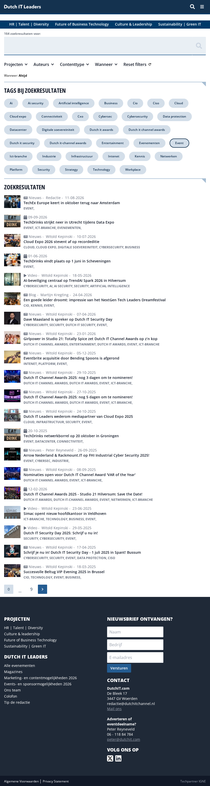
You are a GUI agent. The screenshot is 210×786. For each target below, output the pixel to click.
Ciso (156, 103)
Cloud (178, 103)
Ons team (12, 690)
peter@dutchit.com (123, 739)
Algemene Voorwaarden (21, 781)
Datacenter (18, 130)
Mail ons (114, 708)
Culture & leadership (22, 633)
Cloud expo (18, 116)
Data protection (174, 116)
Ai (11, 103)
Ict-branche (18, 156)
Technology (101, 169)
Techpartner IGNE (193, 781)
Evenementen (149, 143)
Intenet (113, 156)
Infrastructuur (82, 156)
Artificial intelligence (74, 103)
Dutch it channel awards (147, 130)
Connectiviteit (51, 116)
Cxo (80, 116)
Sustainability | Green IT (25, 646)
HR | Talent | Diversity (23, 627)
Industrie (49, 156)
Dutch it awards (101, 130)
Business (111, 103)
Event (179, 143)
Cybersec (105, 116)
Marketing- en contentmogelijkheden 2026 (40, 677)
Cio (135, 103)
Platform (16, 169)
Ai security (35, 103)
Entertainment (113, 143)
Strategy (71, 169)
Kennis (140, 156)
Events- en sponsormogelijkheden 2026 (37, 683)
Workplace (133, 169)
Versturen (119, 668)
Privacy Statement (56, 781)
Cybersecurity (137, 116)
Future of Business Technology (30, 640)
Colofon (10, 696)
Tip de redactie (17, 702)
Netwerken (168, 156)
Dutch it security (22, 143)
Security (44, 169)
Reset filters (134, 64)
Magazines (13, 671)
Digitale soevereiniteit (58, 130)
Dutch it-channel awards (68, 143)
